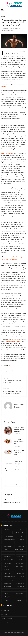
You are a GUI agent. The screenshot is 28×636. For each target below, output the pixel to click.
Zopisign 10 (20, 600)
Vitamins (7, 593)
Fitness (22, 539)
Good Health (7, 546)
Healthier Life (8, 553)
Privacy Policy (5, 610)
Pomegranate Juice (9, 576)
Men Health (7, 566)
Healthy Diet (7, 556)
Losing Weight (20, 563)
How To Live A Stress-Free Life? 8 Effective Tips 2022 (13, 382)
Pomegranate (20, 573)
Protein (22, 576)
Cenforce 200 (9, 536)
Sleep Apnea (21, 580)
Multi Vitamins (8, 570)
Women (21, 597)
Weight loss (7, 371)
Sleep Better (7, 583)
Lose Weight (7, 563)
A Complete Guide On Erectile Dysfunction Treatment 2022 (12, 392)
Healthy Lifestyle (8, 560)
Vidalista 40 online (9, 590)
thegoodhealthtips (8, 30)
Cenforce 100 (19, 533)
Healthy (21, 553)
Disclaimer (4, 614)
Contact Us (4, 623)
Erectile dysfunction (9, 539)
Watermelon (19, 593)
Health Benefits (19, 549)
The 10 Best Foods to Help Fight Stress (19, 452)
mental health (20, 566)
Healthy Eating (20, 556)
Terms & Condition (7, 618)
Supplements (20, 583)
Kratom (21, 560)
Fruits (20, 543)
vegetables (20, 586)
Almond (7, 529)
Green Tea (21, 546)
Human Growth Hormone (11, 368)
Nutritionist (7, 573)
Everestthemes (5, 634)
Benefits (7, 533)
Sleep (11, 580)
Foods (7, 543)
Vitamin (22, 590)
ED (22, 536)
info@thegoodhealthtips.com (12, 502)
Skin (4, 580)
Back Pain (20, 529)
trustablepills (7, 586)
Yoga (6, 600)
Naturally (21, 570)
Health (3, 16)
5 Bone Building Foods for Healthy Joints (19, 442)
